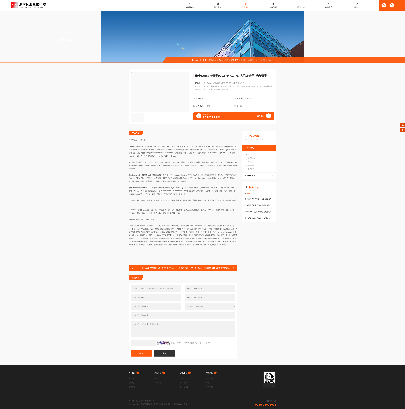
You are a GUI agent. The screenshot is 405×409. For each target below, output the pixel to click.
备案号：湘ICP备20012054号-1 (176, 404)
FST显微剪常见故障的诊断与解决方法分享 (259, 205)
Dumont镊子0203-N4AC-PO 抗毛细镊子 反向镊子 (160, 268)
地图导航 (209, 387)
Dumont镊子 (223, 60)
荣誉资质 (132, 387)
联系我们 (356, 7)
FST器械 (183, 383)
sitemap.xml (156, 401)
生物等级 (251, 165)
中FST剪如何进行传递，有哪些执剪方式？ (259, 218)
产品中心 (245, 7)
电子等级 (251, 169)
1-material (184, 378)
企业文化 (132, 383)
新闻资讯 (273, 7)
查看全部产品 (250, 176)
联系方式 (209, 383)
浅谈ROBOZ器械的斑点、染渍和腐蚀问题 (259, 212)
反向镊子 (234, 60)
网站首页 (190, 7)
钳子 (249, 154)
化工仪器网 (139, 401)
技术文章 (301, 7)
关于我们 (218, 7)
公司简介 (132, 378)
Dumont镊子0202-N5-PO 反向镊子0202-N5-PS (215, 268)
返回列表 (184, 268)
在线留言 (329, 7)
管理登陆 (148, 401)
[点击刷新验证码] (163, 343)
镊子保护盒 (252, 158)
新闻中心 (158, 373)
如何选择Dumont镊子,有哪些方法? (258, 199)
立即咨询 (260, 116)
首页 (204, 60)
